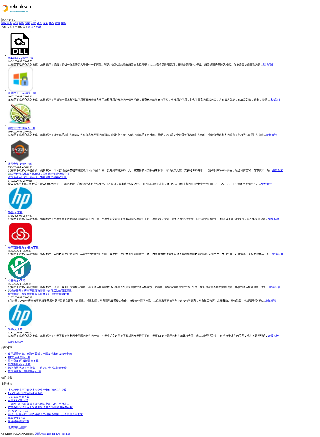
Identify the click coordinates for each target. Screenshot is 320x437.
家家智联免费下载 (18, 396)
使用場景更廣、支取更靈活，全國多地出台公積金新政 (40, 353)
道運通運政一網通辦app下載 (24, 371)
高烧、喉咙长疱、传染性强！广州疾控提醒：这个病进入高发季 (45, 414)
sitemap (66, 433)
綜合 (39, 23)
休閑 (27, 23)
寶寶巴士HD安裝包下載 (22, 93)
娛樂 (33, 23)
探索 (45, 23)
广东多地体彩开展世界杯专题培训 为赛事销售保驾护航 (40, 407)
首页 (30, 26)
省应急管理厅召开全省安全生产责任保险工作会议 (37, 389)
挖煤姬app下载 (16, 417)
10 (21, 341)
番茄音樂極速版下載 (20, 163)
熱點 (63, 23)
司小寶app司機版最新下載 (23, 360)
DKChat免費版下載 (19, 357)
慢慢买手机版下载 (18, 421)
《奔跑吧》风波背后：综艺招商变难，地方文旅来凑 (38, 403)
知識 (57, 23)
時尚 (51, 23)
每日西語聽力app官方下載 (23, 247)
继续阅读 (268, 64)
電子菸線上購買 (17, 427)
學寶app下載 (15, 212)
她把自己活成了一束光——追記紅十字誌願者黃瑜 (37, 367)
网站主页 (6, 23)
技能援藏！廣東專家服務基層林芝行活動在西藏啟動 (38, 294)
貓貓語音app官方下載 (20, 58)
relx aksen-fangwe (50, 433)
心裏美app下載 (16, 280)
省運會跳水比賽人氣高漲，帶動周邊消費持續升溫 (37, 177)
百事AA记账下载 (18, 400)
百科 (15, 23)
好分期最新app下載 (19, 364)
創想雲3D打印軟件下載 (21, 128)
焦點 (21, 23)
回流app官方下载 (18, 410)
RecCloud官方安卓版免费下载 (25, 393)
